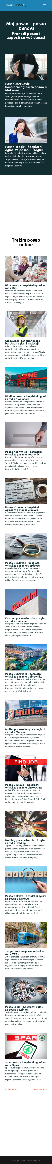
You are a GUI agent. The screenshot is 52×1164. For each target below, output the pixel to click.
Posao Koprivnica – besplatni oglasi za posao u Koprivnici (23, 453)
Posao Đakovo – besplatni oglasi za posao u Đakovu (25, 897)
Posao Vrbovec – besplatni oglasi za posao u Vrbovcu (22, 508)
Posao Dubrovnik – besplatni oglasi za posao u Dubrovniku (23, 675)
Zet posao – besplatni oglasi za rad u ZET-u (24, 953)
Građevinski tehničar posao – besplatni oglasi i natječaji (23, 342)
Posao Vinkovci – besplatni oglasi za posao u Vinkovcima (23, 786)
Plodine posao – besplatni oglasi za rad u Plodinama (25, 398)
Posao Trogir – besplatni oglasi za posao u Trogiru (24, 148)
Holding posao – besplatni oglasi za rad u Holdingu (25, 842)
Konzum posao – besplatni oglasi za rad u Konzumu (26, 620)
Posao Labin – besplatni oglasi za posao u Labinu (24, 1008)
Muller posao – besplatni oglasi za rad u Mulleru (25, 731)
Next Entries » (40, 1089)
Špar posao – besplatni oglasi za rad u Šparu (25, 1064)
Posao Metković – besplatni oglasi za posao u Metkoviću (26, 87)
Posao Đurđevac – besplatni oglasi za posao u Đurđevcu (22, 564)
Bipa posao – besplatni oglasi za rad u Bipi (25, 287)
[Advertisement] (26, 206)
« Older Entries (12, 1089)
